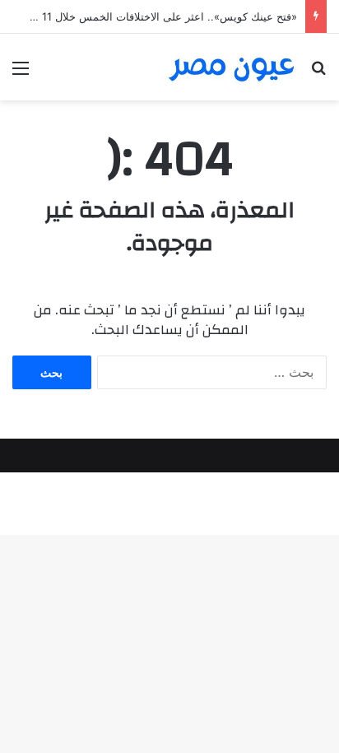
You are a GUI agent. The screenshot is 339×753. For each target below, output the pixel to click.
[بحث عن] (318, 73)
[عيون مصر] (232, 67)
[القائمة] (20, 73)
